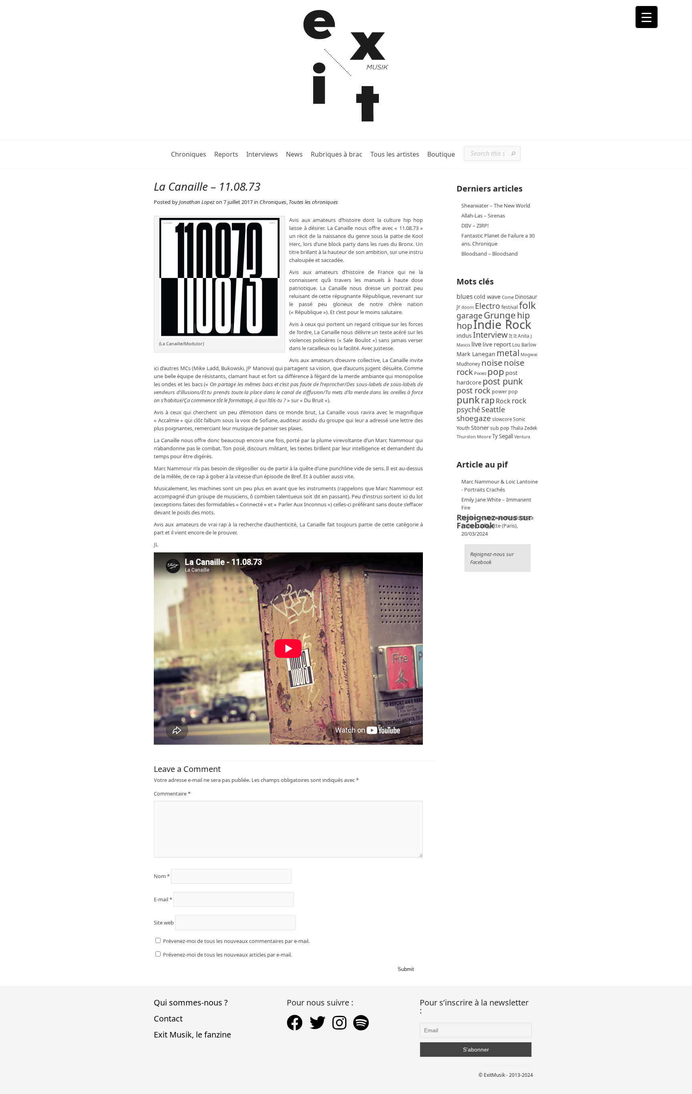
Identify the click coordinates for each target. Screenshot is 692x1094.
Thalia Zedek (524, 428)
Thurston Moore (474, 436)
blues (465, 296)
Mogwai (529, 354)
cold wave (487, 296)
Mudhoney (468, 364)
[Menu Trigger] (647, 17)
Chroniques (188, 154)
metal (508, 353)
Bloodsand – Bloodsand (489, 253)
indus (464, 335)
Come (508, 297)
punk (468, 399)
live (476, 344)
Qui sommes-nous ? (191, 1002)
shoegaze (474, 418)
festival (509, 307)
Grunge (500, 315)
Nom (162, 876)
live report (497, 344)
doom (467, 307)
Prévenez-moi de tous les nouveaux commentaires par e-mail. (236, 941)
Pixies (480, 373)
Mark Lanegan (476, 354)
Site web (164, 922)
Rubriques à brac (336, 154)
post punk (503, 381)
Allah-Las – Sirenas (483, 215)
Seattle (493, 409)
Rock (503, 401)
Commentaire (172, 793)
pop (495, 371)
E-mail (163, 899)
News (294, 154)
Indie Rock (502, 324)
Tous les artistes (394, 154)
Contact (168, 1018)
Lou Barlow (524, 345)
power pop (505, 391)
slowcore (502, 419)
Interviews (262, 154)
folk (527, 305)
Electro (487, 305)
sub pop (499, 428)
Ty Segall (502, 436)
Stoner (480, 427)
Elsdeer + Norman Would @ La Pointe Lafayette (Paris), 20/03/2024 (497, 525)
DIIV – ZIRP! (475, 225)
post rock (474, 390)
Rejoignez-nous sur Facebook (494, 521)
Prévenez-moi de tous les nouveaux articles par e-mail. (227, 954)
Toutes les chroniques (313, 202)
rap (488, 400)
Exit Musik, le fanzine (192, 1034)
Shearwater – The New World (495, 205)
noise (492, 362)
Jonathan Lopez (197, 202)
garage (470, 315)
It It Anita (519, 335)
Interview (490, 334)
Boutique (441, 154)
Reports (226, 154)
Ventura (522, 436)
